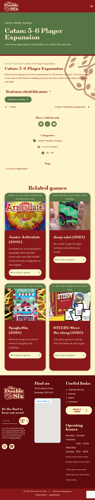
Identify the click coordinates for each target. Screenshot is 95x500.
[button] (41, 124)
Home (8, 63)
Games (17, 63)
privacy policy (14, 438)
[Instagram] (4, 446)
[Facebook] (11, 446)
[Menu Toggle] (91, 6)
